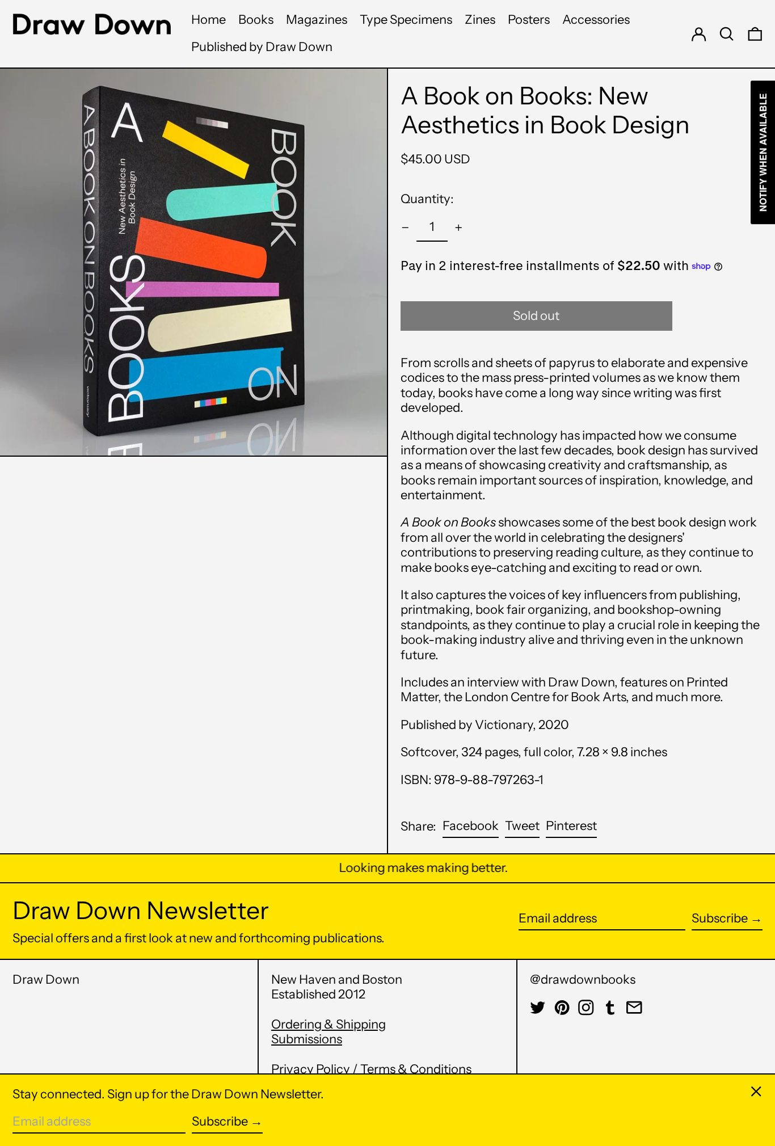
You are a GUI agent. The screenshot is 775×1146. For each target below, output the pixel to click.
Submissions (306, 1039)
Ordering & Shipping (328, 1024)
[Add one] (459, 228)
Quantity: (427, 199)
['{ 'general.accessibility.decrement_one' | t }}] (405, 228)
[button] (727, 33)
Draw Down (45, 979)
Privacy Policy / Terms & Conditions (371, 1069)
